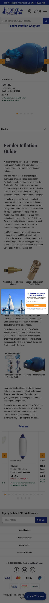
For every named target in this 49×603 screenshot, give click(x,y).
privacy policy (32, 308)
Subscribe (36, 305)
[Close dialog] (46, 290)
